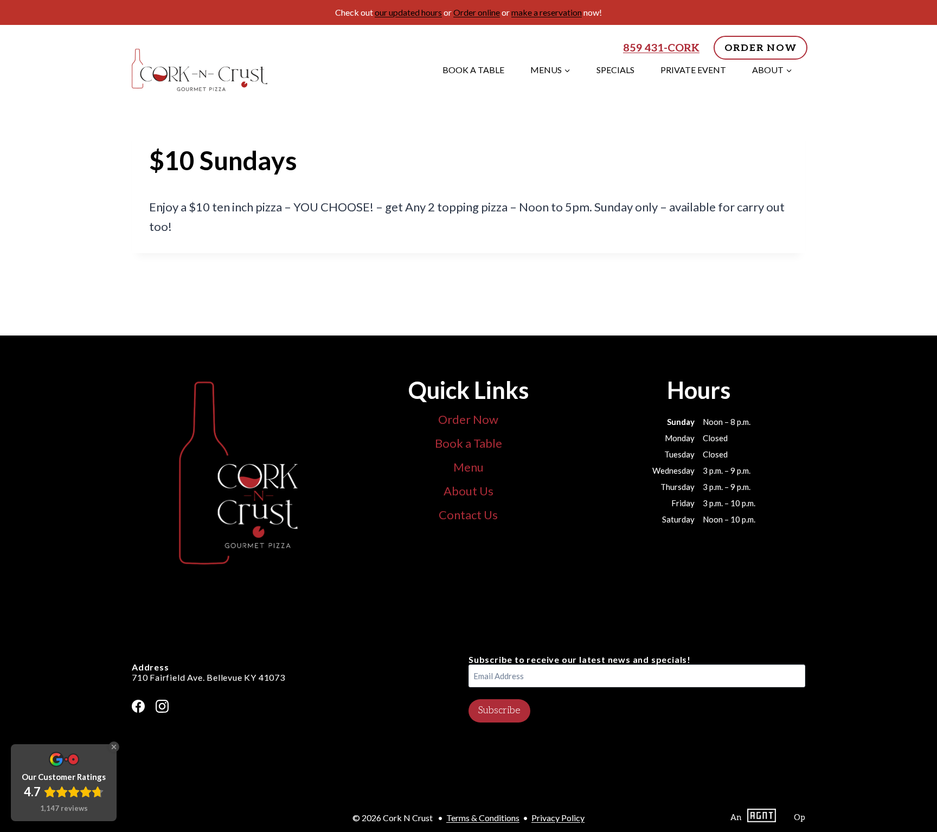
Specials (615, 70)
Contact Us (468, 514)
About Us (468, 490)
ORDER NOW (760, 48)
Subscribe (499, 710)
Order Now (468, 419)
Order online (476, 12)
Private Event (693, 70)
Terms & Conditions (482, 817)
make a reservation (546, 12)
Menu (468, 467)
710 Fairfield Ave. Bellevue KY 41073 (208, 677)
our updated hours (408, 12)
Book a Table (473, 70)
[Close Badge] (113, 746)
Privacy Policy (558, 817)
